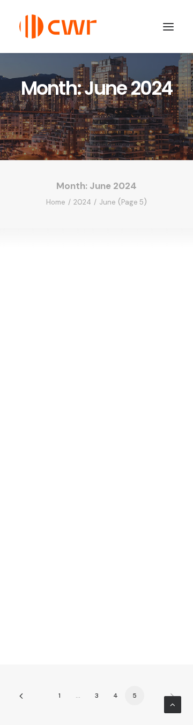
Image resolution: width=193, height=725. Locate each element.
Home (55, 202)
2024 (82, 202)
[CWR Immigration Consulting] (57, 26)
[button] (168, 26)
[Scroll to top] (172, 704)
